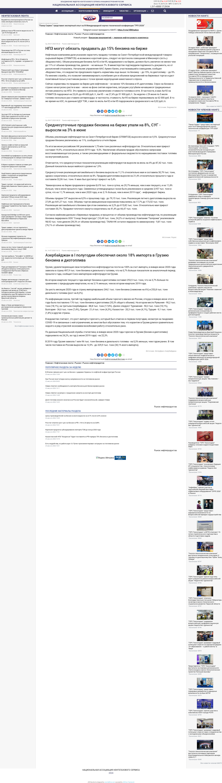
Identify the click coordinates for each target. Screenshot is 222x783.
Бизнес (15, 110)
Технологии (17, 322)
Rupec (173, 237)
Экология (16, 300)
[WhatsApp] (120, 111)
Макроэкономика (19, 65)
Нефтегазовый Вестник (115, 115)
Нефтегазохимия (19, 160)
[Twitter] (112, 111)
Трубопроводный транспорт (22, 101)
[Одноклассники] (105, 111)
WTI (170, 4)
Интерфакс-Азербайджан (165, 351)
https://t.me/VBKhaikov (128, 30)
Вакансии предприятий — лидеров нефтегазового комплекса (118, 37)
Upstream (16, 35)
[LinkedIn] (109, 111)
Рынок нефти (17, 151)
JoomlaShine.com (109, 782)
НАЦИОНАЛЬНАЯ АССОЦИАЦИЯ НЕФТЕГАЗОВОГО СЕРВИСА (111, 770)
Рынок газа (17, 120)
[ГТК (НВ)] (111, 17)
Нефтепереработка (19, 74)
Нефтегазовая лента (63, 34)
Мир (14, 140)
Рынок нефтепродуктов (21, 46)
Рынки (78, 34)
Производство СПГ (19, 54)
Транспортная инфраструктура (23, 169)
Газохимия (16, 92)
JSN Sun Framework (128, 782)
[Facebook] (98, 111)
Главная (49, 34)
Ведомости (171, 107)
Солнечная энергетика (20, 284)
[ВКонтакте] (102, 111)
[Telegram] (116, 111)
